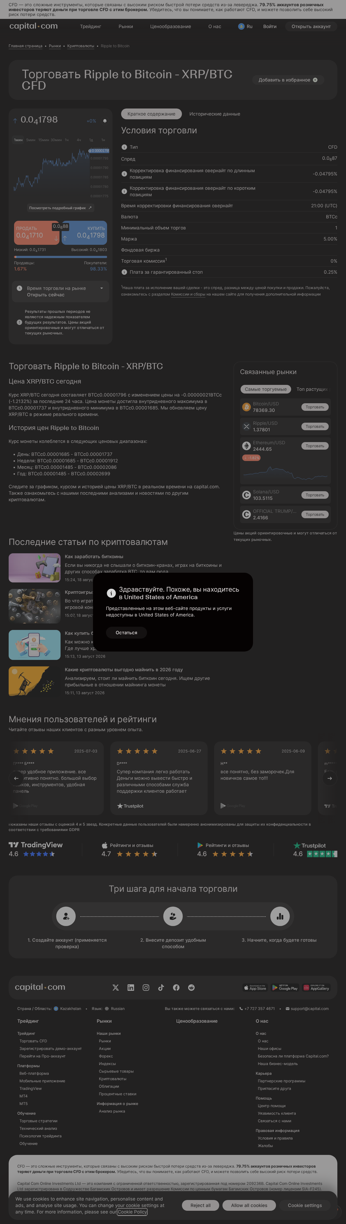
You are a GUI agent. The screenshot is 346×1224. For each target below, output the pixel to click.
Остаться (126, 632)
